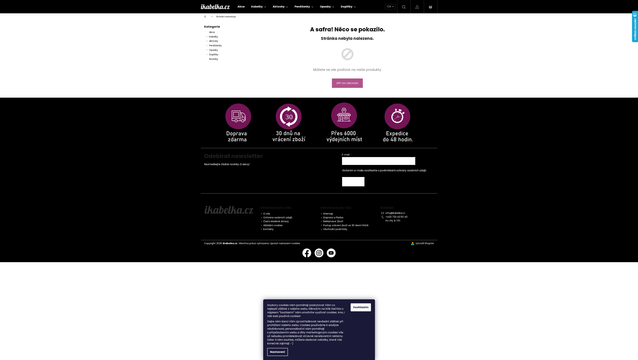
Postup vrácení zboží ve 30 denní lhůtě (345, 225)
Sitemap (328, 213)
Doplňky (213, 54)
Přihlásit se (353, 181)
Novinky (213, 59)
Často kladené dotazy (276, 221)
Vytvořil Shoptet (424, 243)
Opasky (213, 50)
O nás (266, 213)
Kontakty (268, 229)
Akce (212, 32)
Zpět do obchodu (347, 83)
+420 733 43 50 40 (396, 216)
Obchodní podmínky (335, 229)
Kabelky (213, 36)
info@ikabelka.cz (395, 213)
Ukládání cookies (273, 225)
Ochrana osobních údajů (277, 217)
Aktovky (213, 41)
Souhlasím (360, 307)
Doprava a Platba (333, 217)
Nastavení (277, 352)
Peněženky (215, 45)
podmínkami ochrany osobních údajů (403, 170)
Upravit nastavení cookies (285, 243)
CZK (389, 6)
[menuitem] (241, 6)
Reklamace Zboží (333, 221)
